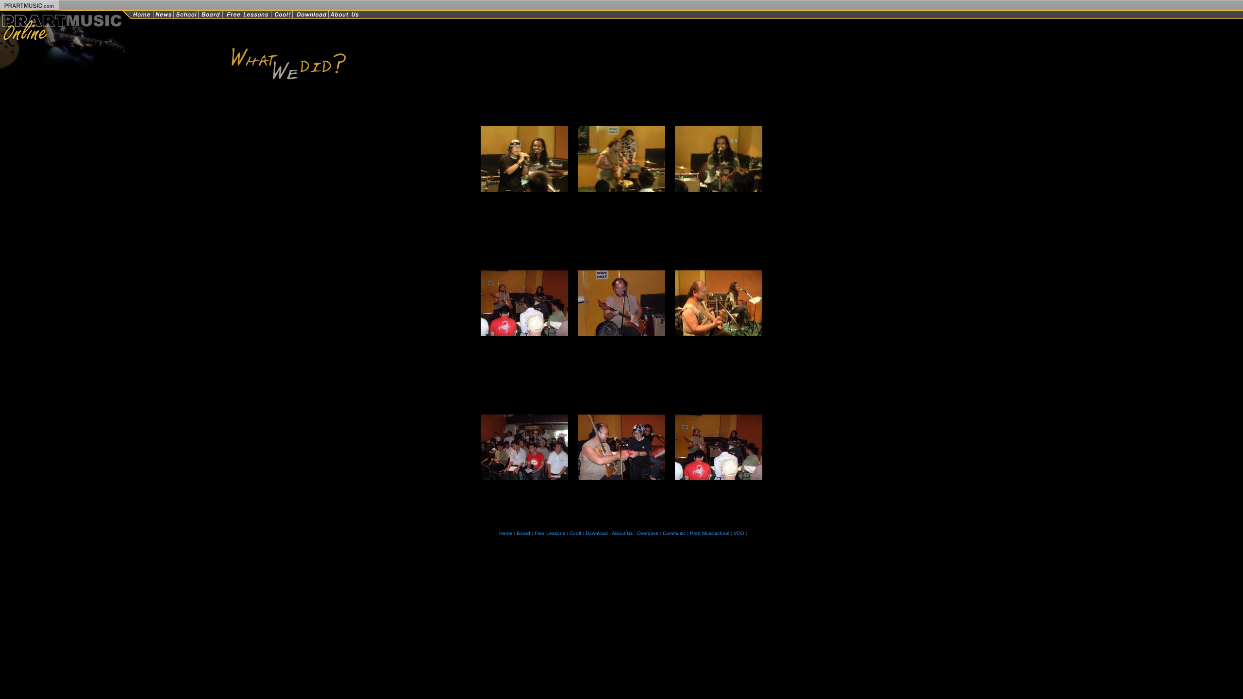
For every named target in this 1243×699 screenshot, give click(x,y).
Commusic (674, 533)
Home (505, 533)
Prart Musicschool (709, 533)
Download (597, 533)
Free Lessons (550, 533)
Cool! (575, 533)
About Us (622, 533)
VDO (739, 533)
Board (523, 533)
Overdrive (647, 533)
